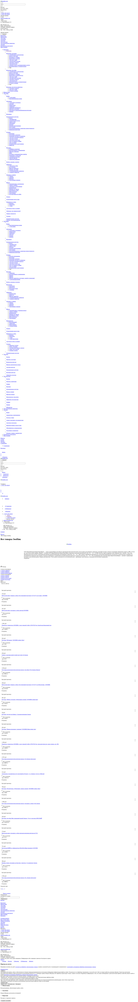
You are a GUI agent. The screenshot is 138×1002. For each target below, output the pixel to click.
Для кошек (3, 906)
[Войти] (1, 488)
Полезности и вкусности (7, 913)
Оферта (2, 959)
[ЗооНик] (69, 544)
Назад (8, 515)
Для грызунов (4, 909)
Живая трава (4, 904)
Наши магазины (4, 924)
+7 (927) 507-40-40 (5, 13)
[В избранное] (135, 635)
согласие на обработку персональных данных (26, 966)
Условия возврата (5, 918)
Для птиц (3, 908)
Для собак (3, 905)
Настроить (18, 984)
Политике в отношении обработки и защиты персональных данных (20, 974)
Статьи (2, 926)
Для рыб (3, 912)
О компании (6, 445)
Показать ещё (4, 982)
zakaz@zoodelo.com (5, 18)
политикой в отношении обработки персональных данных (81, 966)
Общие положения (5, 921)
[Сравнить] (135, 592)
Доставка (3, 922)
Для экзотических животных (8, 910)
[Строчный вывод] (4, 585)
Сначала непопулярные (6, 573)
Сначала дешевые (5, 575)
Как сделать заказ (5, 919)
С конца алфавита (5, 571)
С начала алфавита (5, 570)
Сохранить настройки (5, 1000)
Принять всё (4, 984)
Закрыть (3, 970)
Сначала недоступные (6, 578)
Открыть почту (4, 969)
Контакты (3, 915)
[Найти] (2, 11)
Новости (3, 923)
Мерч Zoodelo (4, 914)
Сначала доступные (5, 579)
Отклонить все (11, 984)
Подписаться (4, 898)
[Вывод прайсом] (6, 585)
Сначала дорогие (5, 577)
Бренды (2, 927)
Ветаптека (3, 902)
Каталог (3, 900)
